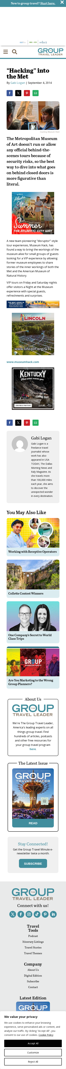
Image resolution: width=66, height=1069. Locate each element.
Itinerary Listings (33, 941)
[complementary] (33, 1040)
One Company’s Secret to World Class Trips (30, 637)
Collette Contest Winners (25, 593)
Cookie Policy (46, 1034)
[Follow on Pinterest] (45, 914)
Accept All (33, 1043)
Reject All (33, 1061)
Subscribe (33, 981)
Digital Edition (33, 975)
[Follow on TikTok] (37, 914)
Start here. (47, 3)
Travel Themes (33, 953)
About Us (33, 969)
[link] (10, 93)
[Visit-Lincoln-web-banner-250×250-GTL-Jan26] (33, 357)
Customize (33, 1052)
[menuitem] (5, 51)
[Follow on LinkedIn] (53, 914)
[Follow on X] (12, 914)
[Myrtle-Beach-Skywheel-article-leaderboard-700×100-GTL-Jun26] (33, 307)
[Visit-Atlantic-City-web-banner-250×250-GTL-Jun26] (33, 237)
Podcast (33, 936)
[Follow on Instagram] (29, 914)
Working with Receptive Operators (32, 551)
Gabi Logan (17, 83)
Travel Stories (33, 947)
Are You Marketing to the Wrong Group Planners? (30, 682)
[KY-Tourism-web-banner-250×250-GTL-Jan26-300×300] (33, 412)
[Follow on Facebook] (20, 914)
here (33, 749)
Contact (33, 987)
